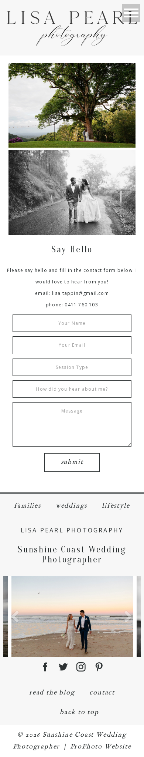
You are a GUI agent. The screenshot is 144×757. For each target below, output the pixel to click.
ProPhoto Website (100, 747)
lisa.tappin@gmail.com (80, 293)
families (27, 506)
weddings (71, 506)
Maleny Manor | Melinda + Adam (71, 105)
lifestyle (116, 506)
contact (102, 693)
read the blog (52, 693)
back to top (79, 712)
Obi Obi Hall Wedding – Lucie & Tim (71, 193)
